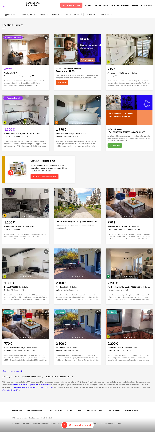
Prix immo (125, 5)
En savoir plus (114, 145)
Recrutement (114, 410)
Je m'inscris (62, 82)
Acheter (88, 5)
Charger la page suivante (12, 371)
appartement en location (34, 387)
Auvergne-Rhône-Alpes (32, 376)
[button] (21, 62)
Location (15, 376)
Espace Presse (131, 410)
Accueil (5, 376)
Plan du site (17, 410)
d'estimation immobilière (10, 390)
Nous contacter (55, 410)
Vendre (98, 5)
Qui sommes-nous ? (35, 410)
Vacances (115, 5)
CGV (79, 410)
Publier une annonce (71, 5)
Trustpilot (49, 418)
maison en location (19, 387)
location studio (46, 385)
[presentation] (4, 50)
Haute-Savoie (50, 376)
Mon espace (146, 5)
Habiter (135, 5)
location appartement (30, 385)
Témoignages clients (94, 410)
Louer (105, 5)
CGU (69, 410)
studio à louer (48, 387)
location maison (16, 385)
